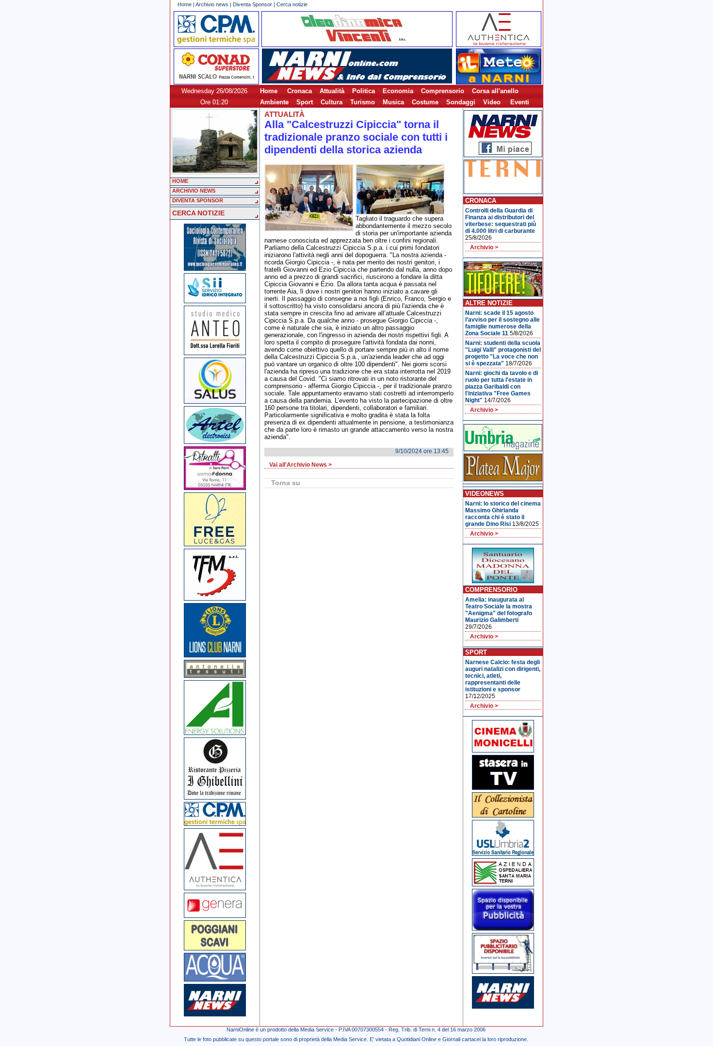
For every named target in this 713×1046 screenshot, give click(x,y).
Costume (425, 102)
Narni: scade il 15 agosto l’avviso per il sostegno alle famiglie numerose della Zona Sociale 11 (502, 323)
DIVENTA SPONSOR (197, 200)
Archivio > (484, 247)
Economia (398, 91)
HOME (180, 181)
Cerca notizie (292, 4)
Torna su (285, 483)
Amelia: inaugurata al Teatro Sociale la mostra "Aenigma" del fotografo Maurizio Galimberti (498, 609)
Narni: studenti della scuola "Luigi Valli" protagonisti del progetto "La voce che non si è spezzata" (503, 353)
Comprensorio (442, 91)
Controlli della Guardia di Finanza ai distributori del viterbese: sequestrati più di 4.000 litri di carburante (500, 220)
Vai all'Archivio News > (300, 464)
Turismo (362, 102)
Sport (304, 102)
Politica (363, 91)
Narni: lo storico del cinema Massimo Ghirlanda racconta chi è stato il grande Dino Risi (503, 513)
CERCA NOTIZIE (198, 213)
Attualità (332, 91)
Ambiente (274, 102)
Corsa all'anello (495, 91)
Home (185, 4)
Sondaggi (460, 102)
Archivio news (211, 4)
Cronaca (299, 91)
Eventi (519, 102)
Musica (393, 102)
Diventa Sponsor (252, 4)
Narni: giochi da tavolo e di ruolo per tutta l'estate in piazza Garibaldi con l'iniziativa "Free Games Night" (501, 387)
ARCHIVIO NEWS (193, 191)
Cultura (331, 102)
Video (492, 102)
